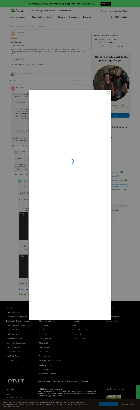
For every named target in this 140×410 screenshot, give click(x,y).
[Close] (108, 92)
